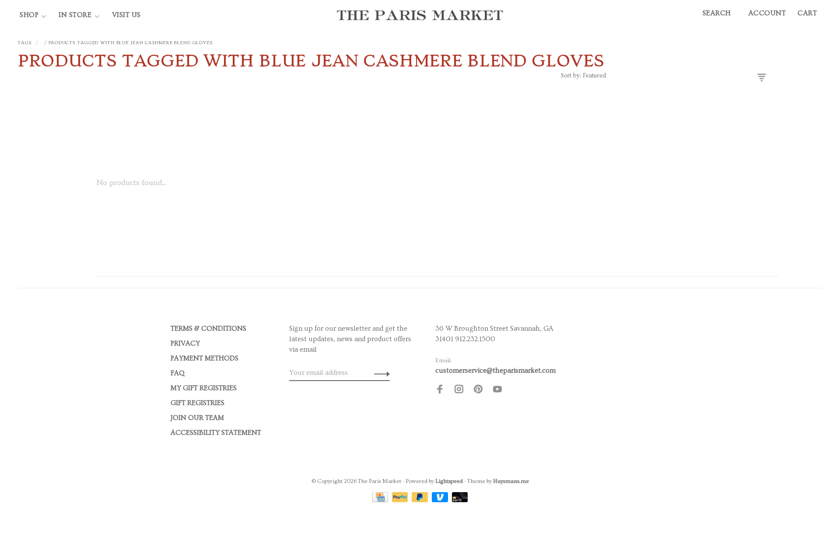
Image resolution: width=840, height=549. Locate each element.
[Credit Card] (381, 500)
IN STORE (76, 15)
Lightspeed (449, 481)
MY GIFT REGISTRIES (204, 388)
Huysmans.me (511, 481)
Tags (25, 42)
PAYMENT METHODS (204, 358)
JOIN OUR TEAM (197, 418)
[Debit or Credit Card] (460, 500)
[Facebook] (439, 391)
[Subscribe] (379, 372)
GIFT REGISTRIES (197, 403)
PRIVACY (185, 343)
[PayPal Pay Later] (421, 500)
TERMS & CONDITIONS (208, 328)
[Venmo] (441, 500)
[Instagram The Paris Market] (459, 391)
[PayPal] (401, 500)
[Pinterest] (478, 391)
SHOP (29, 15)
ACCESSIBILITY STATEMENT (216, 433)
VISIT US (126, 15)
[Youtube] (497, 391)
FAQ (178, 373)
